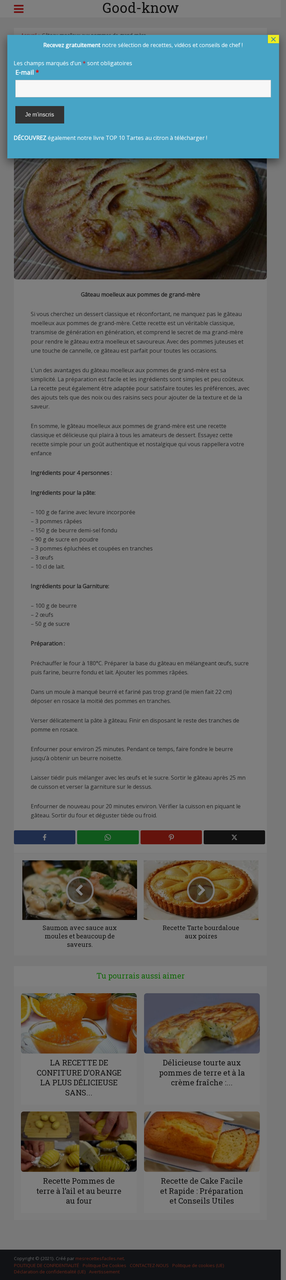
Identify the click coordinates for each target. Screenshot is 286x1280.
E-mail (27, 72)
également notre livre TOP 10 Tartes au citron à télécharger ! (128, 91)
